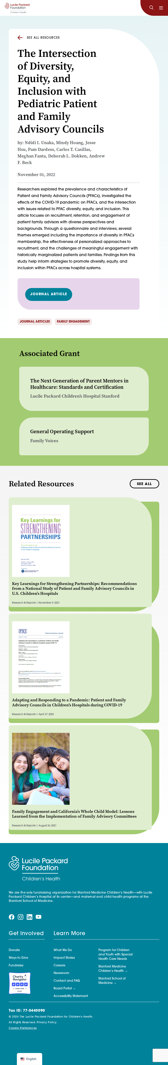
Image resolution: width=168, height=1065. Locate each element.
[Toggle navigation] (161, 7)
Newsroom (61, 973)
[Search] (151, 8)
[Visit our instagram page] (20, 917)
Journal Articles (35, 321)
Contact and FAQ (67, 981)
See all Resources (43, 38)
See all (144, 484)
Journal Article (48, 294)
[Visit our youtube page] (38, 917)
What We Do (63, 950)
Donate (14, 950)
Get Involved (26, 933)
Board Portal (63, 988)
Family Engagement (73, 321)
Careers (59, 965)
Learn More (69, 933)
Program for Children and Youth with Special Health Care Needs (115, 955)
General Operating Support (62, 431)
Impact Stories (64, 958)
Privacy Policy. (47, 1022)
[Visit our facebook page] (11, 917)
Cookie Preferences (23, 1028)
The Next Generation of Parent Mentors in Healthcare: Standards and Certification (79, 384)
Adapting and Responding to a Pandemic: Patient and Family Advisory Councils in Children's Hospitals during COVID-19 (69, 702)
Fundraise (16, 965)
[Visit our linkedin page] (29, 917)
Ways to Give (18, 958)
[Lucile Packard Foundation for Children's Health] (17, 7)
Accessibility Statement (71, 996)
